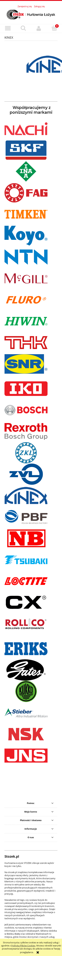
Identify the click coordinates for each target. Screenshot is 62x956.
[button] (8, 28)
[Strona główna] (31, 14)
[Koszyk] (54, 28)
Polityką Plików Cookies (23, 945)
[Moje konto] (38, 28)
